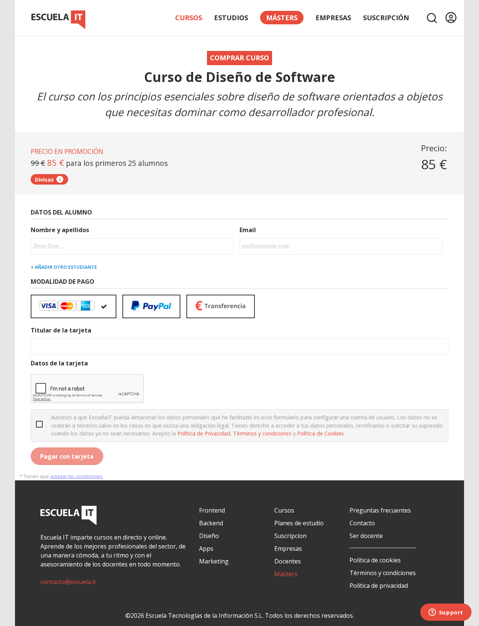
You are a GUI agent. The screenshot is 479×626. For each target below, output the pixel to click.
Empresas (333, 17)
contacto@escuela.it (68, 582)
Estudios (231, 17)
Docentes (287, 561)
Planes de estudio (299, 523)
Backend (211, 523)
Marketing (214, 561)
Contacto (362, 523)
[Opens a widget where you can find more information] (446, 613)
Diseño (209, 536)
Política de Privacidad (203, 433)
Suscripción (386, 17)
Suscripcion (290, 536)
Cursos (188, 17)
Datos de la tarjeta (59, 363)
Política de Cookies (320, 433)
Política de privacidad (379, 585)
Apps (206, 548)
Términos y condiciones (262, 433)
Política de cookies (375, 560)
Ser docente (366, 536)
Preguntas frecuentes (380, 510)
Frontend (212, 510)
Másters (286, 574)
